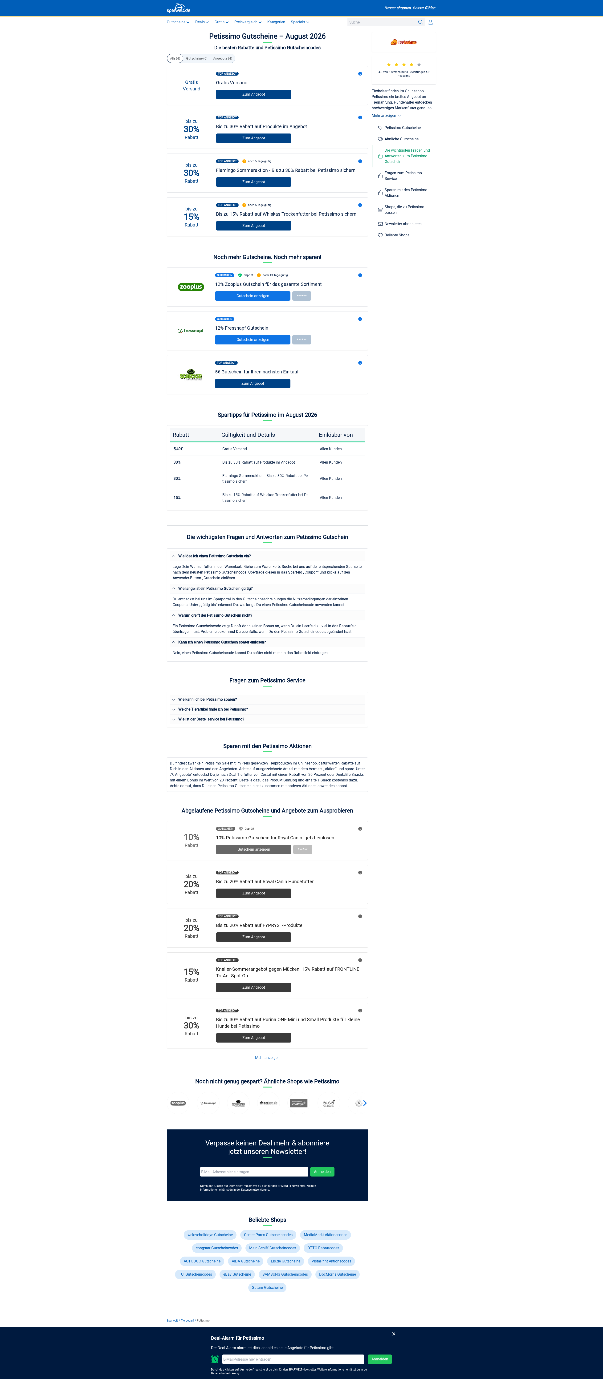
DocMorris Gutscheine (337, 1274)
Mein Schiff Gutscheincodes (272, 1248)
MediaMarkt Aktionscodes (325, 1235)
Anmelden (322, 1171)
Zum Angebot (253, 94)
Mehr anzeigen (267, 1057)
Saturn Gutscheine (267, 1287)
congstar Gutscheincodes (217, 1248)
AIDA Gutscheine (246, 1261)
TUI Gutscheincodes (195, 1274)
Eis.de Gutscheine (285, 1261)
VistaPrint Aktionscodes (331, 1261)
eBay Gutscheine (237, 1274)
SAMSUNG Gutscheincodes (285, 1274)
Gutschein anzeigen (252, 296)
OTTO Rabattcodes (323, 1248)
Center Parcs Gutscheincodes (268, 1235)
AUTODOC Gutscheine (202, 1261)
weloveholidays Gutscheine (210, 1235)
